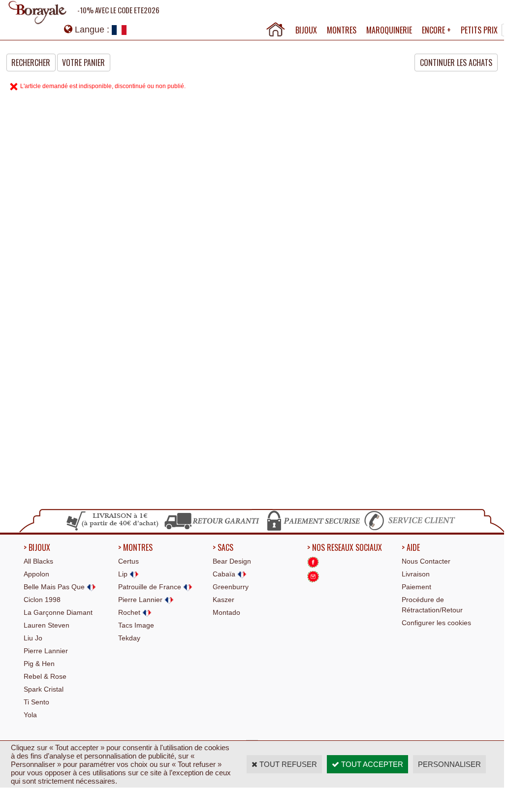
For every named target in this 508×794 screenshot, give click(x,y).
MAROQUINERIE (389, 30)
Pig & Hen (39, 663)
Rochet (130, 612)
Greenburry (231, 587)
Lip (123, 574)
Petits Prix (479, 30)
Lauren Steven (46, 625)
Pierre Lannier (46, 651)
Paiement (416, 587)
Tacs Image (136, 625)
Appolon (36, 574)
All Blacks (38, 561)
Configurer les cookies (436, 623)
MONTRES (341, 30)
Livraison (416, 574)
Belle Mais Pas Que (55, 587)
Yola (30, 715)
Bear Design (232, 561)
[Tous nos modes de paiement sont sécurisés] (313, 529)
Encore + (436, 30)
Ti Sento (36, 702)
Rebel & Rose (45, 676)
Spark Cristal (44, 689)
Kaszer (223, 599)
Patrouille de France (150, 587)
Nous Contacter (426, 561)
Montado (226, 612)
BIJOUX (306, 30)
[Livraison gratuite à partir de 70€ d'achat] (113, 529)
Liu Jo (33, 638)
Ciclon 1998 (42, 599)
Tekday (129, 638)
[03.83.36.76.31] (412, 529)
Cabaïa (225, 574)
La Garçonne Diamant (58, 612)
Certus (128, 561)
